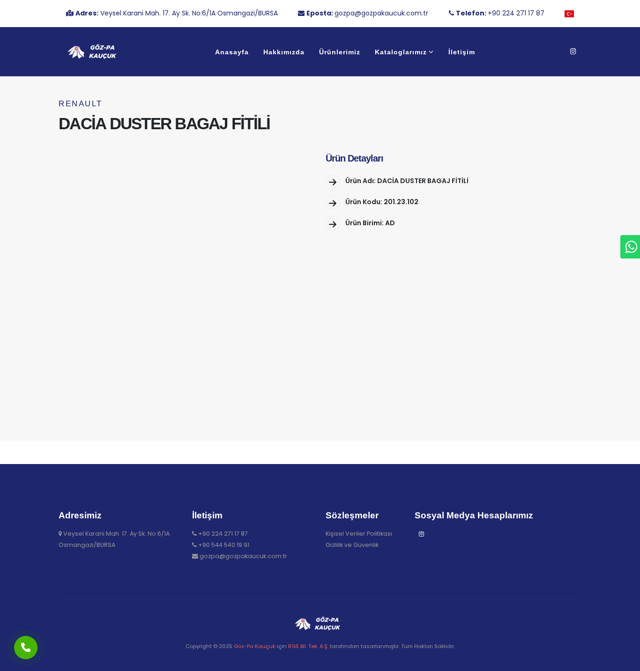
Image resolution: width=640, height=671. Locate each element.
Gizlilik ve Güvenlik (352, 545)
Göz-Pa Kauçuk (254, 646)
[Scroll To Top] (623, 660)
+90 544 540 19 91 (223, 545)
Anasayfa (232, 52)
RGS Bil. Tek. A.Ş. (308, 646)
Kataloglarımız (401, 52)
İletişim (461, 52)
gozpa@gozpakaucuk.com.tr (243, 556)
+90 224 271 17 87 (223, 534)
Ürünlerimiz (339, 52)
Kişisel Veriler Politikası (359, 534)
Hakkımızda (284, 52)
